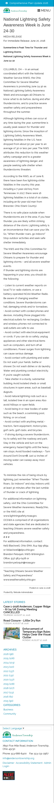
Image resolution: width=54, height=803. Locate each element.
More (46, 646)
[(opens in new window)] (9, 775)
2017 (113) (8, 692)
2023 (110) (8, 666)
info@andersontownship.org (18, 758)
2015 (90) (8, 700)
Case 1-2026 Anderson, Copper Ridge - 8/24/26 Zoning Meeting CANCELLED (27, 609)
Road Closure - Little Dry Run (21, 620)
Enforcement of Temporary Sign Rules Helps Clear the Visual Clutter (36, 633)
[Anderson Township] (15, 10)
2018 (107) (8, 688)
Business (8, 709)
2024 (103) (8, 662)
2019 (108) (8, 684)
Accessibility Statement (29, 762)
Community (9, 713)
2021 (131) (8, 675)
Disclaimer (8, 762)
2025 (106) (8, 658)
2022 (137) (8, 671)
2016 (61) (8, 696)
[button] (44, 10)
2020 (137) (8, 679)
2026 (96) (8, 654)
